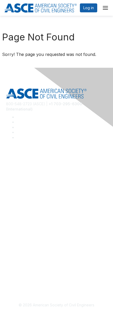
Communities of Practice (27, 167)
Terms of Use (17, 267)
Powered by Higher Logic (56, 314)
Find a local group (21, 175)
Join (9, 213)
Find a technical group (25, 183)
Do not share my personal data (32, 275)
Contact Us (15, 229)
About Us (14, 259)
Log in (88, 8)
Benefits (13, 221)
